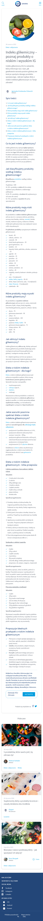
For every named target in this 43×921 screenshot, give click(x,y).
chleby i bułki (18, 323)
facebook (33, 706)
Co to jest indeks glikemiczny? (17, 103)
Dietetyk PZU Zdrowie (13, 694)
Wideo (20, 768)
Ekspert (11, 810)
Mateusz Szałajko (14, 761)
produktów (17, 179)
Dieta (7, 375)
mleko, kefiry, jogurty (15, 279)
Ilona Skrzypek (13, 858)
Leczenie (6, 817)
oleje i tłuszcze (13, 284)
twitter (36, 706)
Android (9, 905)
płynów (25, 444)
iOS (8, 902)
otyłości (11, 390)
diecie (17, 448)
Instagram (9, 891)
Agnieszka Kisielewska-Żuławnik (22, 91)
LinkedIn (8, 894)
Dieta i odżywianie (12, 47)
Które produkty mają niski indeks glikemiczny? (22, 111)
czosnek (27, 219)
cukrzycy (12, 388)
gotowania (27, 452)
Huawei (9, 908)
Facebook (9, 888)
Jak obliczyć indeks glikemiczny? (17, 118)
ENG (24, 917)
